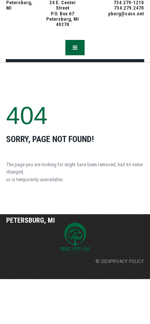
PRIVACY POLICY (127, 261)
